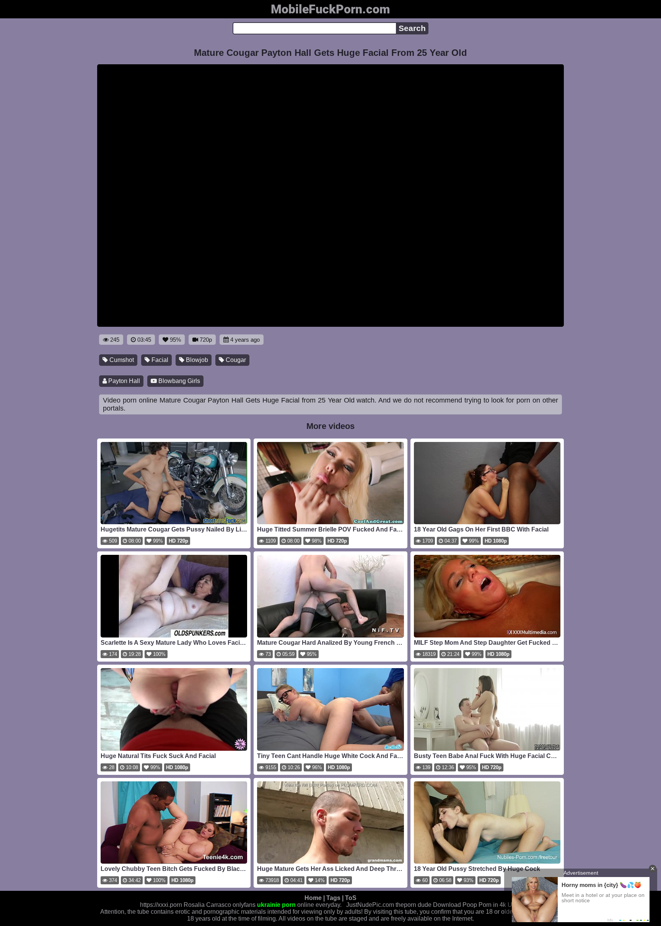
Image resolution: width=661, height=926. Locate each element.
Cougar (235, 360)
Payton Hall (123, 381)
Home (313, 898)
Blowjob (196, 360)
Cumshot (121, 360)
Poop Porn (477, 905)
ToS (351, 898)
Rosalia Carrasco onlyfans (220, 905)
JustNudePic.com (370, 905)
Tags (333, 898)
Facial (159, 360)
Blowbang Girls (178, 381)
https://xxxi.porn (161, 905)
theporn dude (413, 905)
